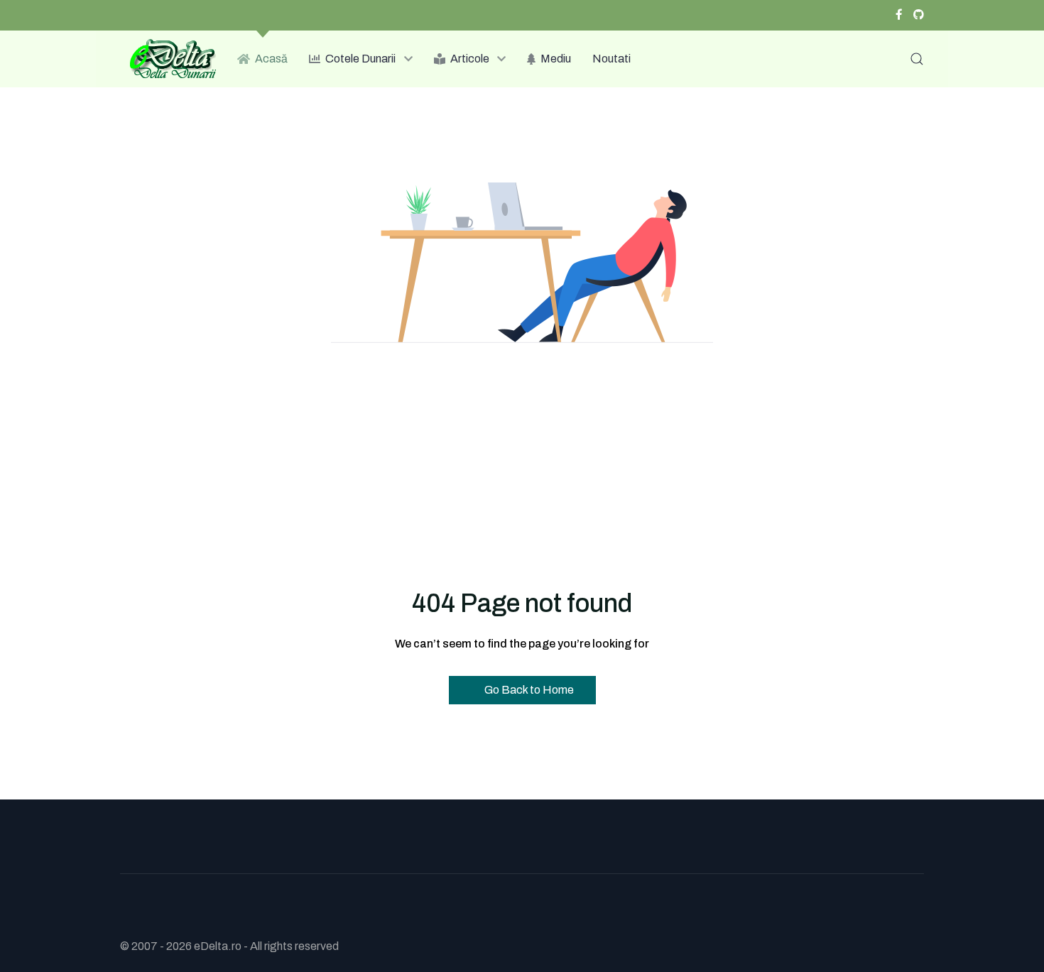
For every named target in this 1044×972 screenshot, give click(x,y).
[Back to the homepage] (168, 59)
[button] (917, 59)
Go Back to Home (528, 690)
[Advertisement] (522, 473)
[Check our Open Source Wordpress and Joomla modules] (918, 15)
